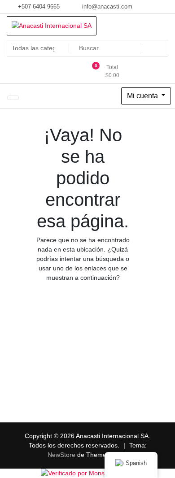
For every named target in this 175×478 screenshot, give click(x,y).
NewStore (61, 454)
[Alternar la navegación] (13, 98)
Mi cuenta (143, 96)
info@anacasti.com (106, 6)
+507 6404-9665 (38, 6)
